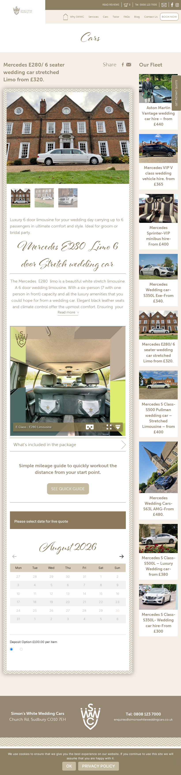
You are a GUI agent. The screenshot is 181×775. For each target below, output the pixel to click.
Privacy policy (98, 766)
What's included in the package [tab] (44, 444)
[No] (175, 761)
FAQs (127, 16)
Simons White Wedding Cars (65, 17)
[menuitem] (65, 17)
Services (93, 16)
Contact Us (151, 16)
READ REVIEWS (110, 4)
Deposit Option (33, 642)
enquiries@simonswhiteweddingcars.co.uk (143, 719)
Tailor (116, 16)
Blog (137, 16)
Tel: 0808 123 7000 (146, 4)
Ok (69, 766)
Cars (105, 16)
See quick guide (68, 489)
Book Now (169, 16)
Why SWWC (77, 16)
